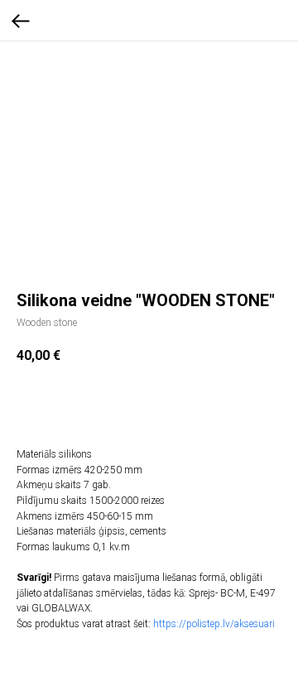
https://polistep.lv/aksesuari (214, 624)
